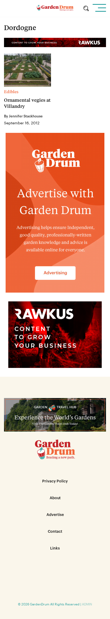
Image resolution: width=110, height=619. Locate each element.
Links (55, 548)
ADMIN (87, 604)
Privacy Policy (55, 481)
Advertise (55, 515)
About (55, 498)
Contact (55, 532)
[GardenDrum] (55, 8)
